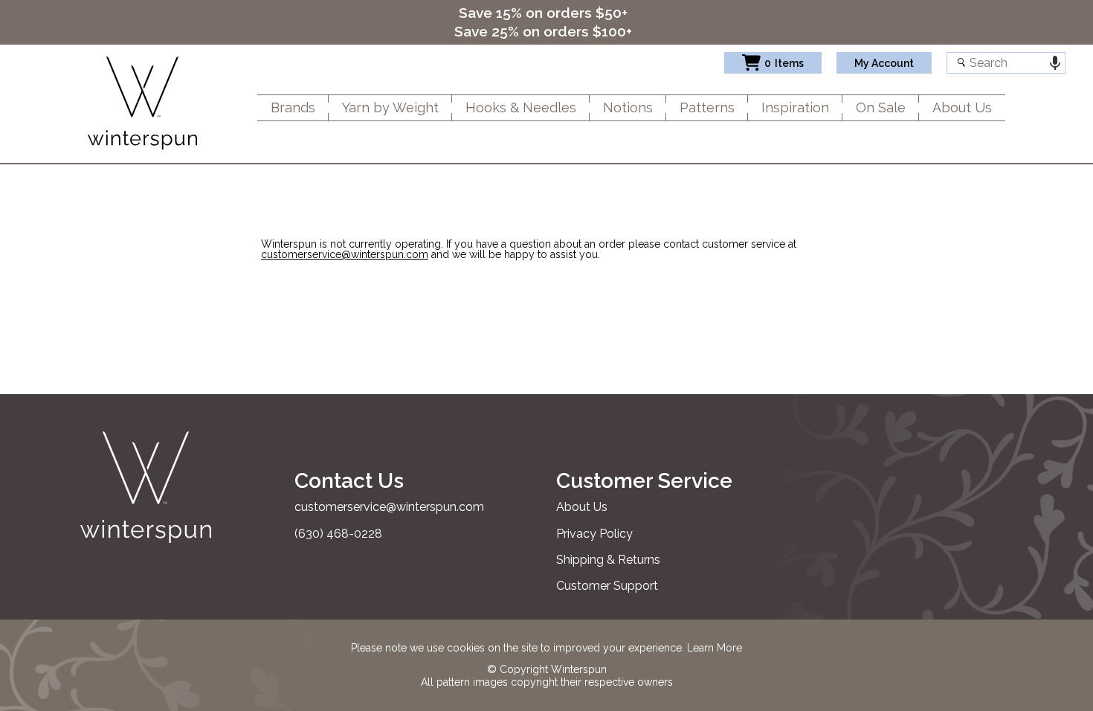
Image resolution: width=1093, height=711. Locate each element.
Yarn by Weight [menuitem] (390, 107)
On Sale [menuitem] (881, 107)
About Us (581, 507)
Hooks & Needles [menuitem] (520, 107)
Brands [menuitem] (293, 107)
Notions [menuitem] (628, 107)
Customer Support (607, 586)
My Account (884, 63)
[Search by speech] (1054, 63)
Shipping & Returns (608, 560)
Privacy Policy (594, 534)
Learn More (714, 648)
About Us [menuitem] (962, 107)
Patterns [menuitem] (707, 107)
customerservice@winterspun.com (344, 254)
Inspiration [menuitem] (795, 107)
